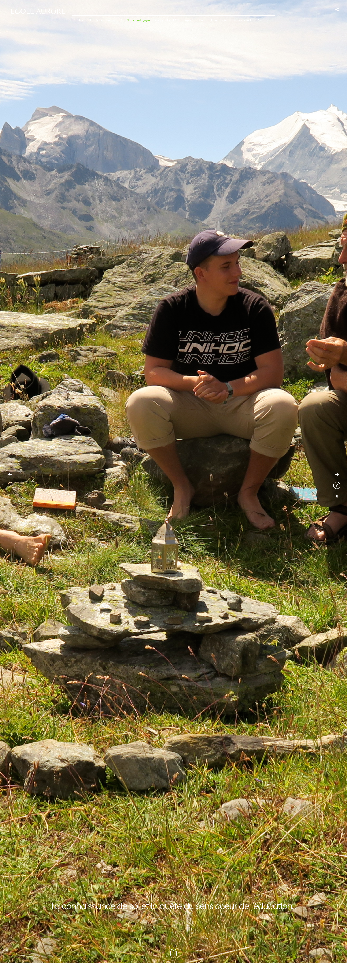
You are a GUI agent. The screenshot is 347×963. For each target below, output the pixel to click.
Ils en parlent (220, 20)
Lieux (202, 20)
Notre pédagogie (138, 20)
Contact (263, 20)
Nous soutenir (243, 20)
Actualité (85, 20)
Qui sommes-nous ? (109, 20)
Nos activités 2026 (167, 20)
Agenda (189, 20)
